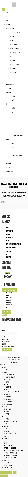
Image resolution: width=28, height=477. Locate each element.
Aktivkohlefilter (16, 48)
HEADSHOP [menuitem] (6, 372)
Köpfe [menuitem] (7, 382)
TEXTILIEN (7, 140)
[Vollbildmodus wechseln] (6, 472)
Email (3, 330)
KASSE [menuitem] (7, 462)
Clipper (13, 56)
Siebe (13, 40)
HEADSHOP (8, 24)
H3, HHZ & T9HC (9, 92)
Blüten (13, 96)
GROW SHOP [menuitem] (6, 406)
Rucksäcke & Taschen (17, 155)
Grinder (13, 60)
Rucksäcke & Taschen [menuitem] (11, 433)
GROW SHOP (8, 88)
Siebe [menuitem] (7, 384)
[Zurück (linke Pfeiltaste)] (2, 476)
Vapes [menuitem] (7, 414)
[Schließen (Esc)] (14, 472)
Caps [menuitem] (7, 428)
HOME (7, 12)
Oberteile (14, 148)
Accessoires (15, 68)
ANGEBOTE (8, 20)
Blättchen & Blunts (16, 52)
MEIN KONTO (8, 163)
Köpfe (13, 36)
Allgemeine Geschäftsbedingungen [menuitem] (14, 450)
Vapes (13, 100)
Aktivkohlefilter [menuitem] (10, 374)
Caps (13, 144)
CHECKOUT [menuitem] (6, 438)
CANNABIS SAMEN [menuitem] (8, 404)
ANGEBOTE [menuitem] (6, 369)
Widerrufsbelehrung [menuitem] (11, 458)
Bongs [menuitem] (7, 389)
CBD (6, 104)
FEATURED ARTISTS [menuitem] (10, 445)
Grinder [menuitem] (8, 379)
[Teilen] (10, 472)
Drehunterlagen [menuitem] (10, 399)
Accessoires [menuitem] (9, 401)
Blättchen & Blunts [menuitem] (10, 377)
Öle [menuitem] (7, 424)
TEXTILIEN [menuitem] (6, 426)
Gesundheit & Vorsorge (17, 136)
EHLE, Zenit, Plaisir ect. (18, 32)
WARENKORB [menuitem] (9, 465)
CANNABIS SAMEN (10, 84)
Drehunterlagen (15, 64)
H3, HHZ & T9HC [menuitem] (7, 409)
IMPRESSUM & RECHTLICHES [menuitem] (10, 448)
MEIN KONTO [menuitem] (6, 436)
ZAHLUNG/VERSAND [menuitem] (8, 467)
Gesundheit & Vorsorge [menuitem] (11, 421)
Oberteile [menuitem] (8, 431)
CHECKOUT (8, 167)
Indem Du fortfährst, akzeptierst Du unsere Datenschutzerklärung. (8, 341)
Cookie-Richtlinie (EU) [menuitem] (11, 453)
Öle (12, 112)
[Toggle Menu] (3, 9)
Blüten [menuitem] (7, 411)
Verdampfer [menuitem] (9, 397)
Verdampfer (14, 44)
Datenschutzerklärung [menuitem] (11, 455)
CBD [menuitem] (5, 416)
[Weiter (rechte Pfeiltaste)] (6, 476)
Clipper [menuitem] (8, 394)
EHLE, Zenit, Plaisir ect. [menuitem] (13, 392)
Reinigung (14, 72)
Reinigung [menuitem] (8, 387)
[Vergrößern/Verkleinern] (2, 472)
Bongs (13, 28)
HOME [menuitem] (5, 367)
